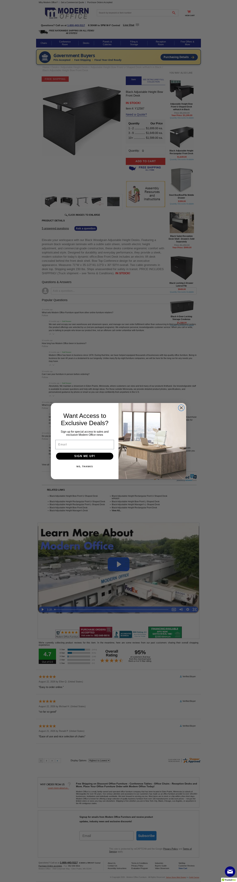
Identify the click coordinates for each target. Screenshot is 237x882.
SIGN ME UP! (84, 456)
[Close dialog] (181, 408)
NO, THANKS (85, 466)
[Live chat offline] (230, 871)
